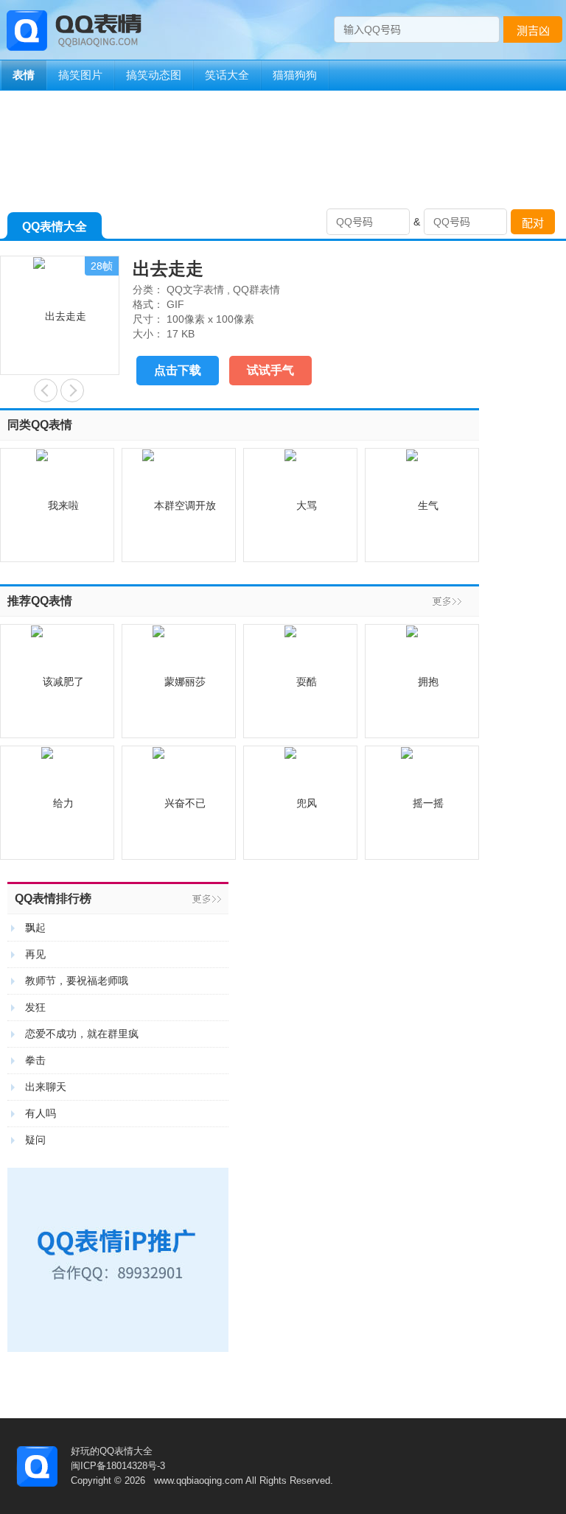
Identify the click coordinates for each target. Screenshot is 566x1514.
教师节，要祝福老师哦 (76, 980)
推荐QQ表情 (39, 601)
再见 (35, 954)
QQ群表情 (256, 289)
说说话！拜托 (45, 390)
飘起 (35, 927)
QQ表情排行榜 (53, 898)
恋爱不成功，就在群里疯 (82, 1034)
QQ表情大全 (54, 226)
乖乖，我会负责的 (72, 390)
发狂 (35, 1007)
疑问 (35, 1140)
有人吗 (40, 1113)
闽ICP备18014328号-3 (118, 1465)
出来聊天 (45, 1087)
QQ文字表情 (195, 289)
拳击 (35, 1060)
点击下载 (177, 370)
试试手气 (270, 370)
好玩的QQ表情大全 (112, 1451)
